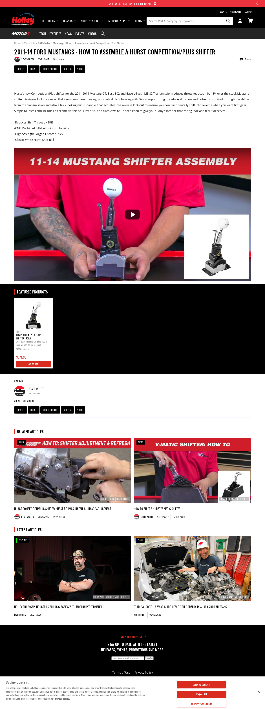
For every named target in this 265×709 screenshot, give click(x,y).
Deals (138, 21)
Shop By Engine (117, 21)
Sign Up (149, 658)
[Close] (259, 692)
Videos (92, 33)
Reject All (201, 694)
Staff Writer (36, 389)
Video (80, 69)
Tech (42, 33)
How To (20, 69)
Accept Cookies (201, 684)
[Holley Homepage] (23, 15)
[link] (72, 470)
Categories (48, 21)
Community (235, 11)
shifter (67, 69)
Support (249, 11)
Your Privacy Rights (201, 704)
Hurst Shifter (50, 69)
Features (55, 33)
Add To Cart (34, 364)
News (68, 33)
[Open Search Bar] (102, 34)
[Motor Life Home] (21, 34)
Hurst (33, 69)
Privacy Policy (143, 673)
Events (223, 11)
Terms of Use (121, 673)
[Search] (228, 21)
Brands (67, 21)
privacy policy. (62, 698)
